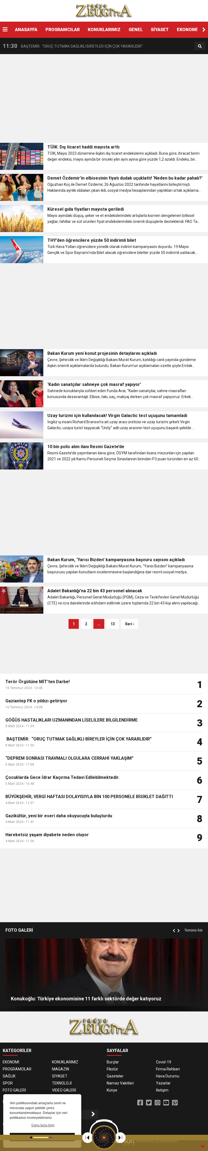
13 (112, 624)
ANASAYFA (26, 29)
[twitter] (149, 1103)
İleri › (129, 624)
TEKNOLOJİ (62, 1083)
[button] (204, 30)
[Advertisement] (104, 100)
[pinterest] (175, 1103)
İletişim (162, 1090)
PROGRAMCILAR (63, 29)
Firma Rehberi (168, 1069)
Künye (112, 1090)
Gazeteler (115, 1076)
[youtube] (166, 1103)
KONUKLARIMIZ (104, 29)
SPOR (8, 1083)
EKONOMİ (187, 29)
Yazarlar (163, 1083)
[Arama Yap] (200, 46)
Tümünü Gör (193, 930)
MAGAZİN (60, 1069)
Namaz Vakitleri (120, 1083)
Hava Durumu (167, 1076)
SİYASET (160, 29)
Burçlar (113, 1062)
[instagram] (157, 1103)
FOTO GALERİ (14, 1090)
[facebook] (140, 1103)
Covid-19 (163, 1062)
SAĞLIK (9, 1076)
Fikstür (112, 1069)
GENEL (136, 29)
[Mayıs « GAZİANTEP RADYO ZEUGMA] (104, 10)
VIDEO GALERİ (64, 1090)
